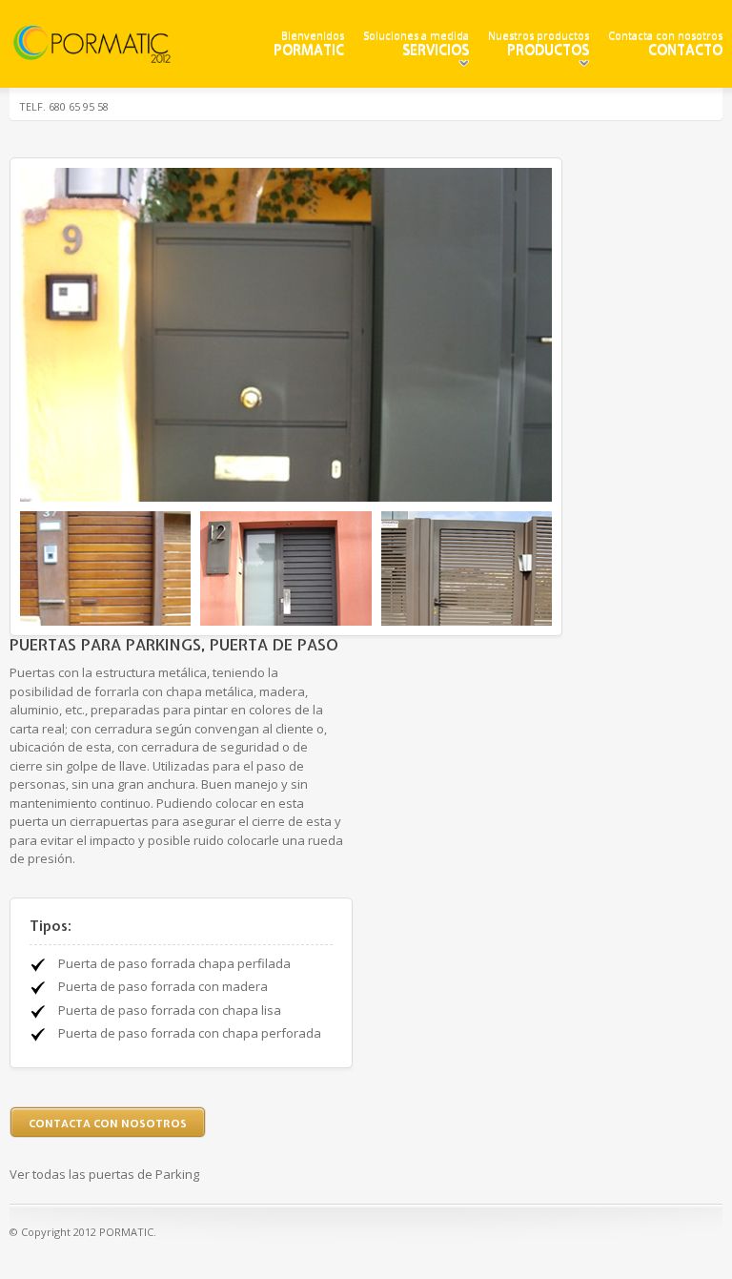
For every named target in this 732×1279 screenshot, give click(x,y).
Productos (548, 49)
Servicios (435, 49)
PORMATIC (309, 49)
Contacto (685, 49)
